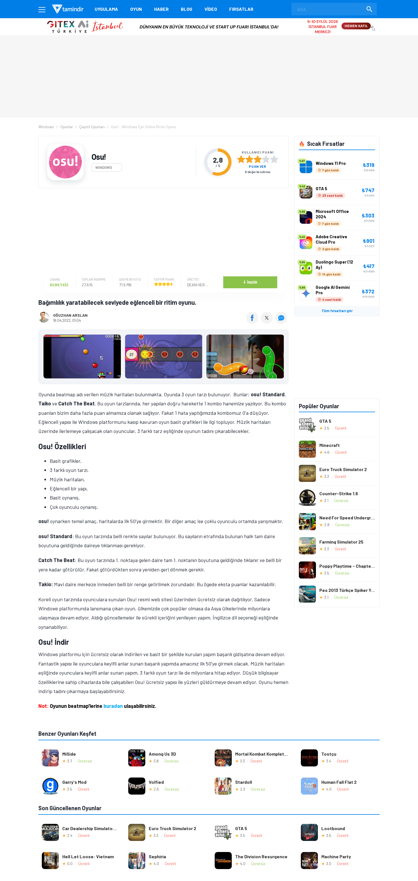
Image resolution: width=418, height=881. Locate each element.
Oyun (136, 9)
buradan (113, 706)
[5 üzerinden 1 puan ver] (241, 159)
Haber (161, 9)
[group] (163, 358)
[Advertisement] (162, 232)
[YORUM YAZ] (282, 322)
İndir (250, 282)
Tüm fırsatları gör (337, 310)
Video (210, 9)
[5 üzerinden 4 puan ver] (266, 159)
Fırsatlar (241, 9)
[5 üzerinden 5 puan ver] (274, 159)
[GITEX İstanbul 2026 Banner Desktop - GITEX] (208, 20)
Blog (186, 9)
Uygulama (106, 9)
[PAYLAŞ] (253, 322)
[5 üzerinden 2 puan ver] (249, 159)
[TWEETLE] (267, 322)
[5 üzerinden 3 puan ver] (258, 159)
